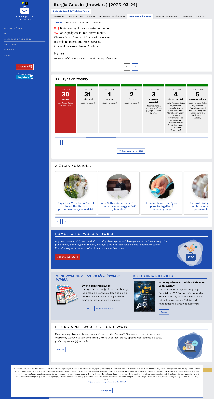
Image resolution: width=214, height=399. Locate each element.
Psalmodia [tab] (71, 22)
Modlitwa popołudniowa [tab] (167, 16)
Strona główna (13, 28)
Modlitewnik (11, 44)
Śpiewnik (9, 50)
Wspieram (23, 66)
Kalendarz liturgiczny (17, 39)
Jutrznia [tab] (91, 16)
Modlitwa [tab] (97, 22)
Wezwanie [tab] (59, 16)
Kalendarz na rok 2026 (132, 151)
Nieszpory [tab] (187, 16)
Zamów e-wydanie (105, 308)
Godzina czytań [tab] (75, 16)
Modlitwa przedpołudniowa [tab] (112, 16)
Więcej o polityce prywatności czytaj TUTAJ (107, 382)
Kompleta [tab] (201, 16)
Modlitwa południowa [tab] (140, 16)
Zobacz (87, 308)
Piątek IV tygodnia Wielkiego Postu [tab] (71, 11)
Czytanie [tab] (84, 22)
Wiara (7, 55)
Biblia (7, 34)
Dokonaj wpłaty (66, 256)
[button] (58, 142)
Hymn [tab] (59, 22)
